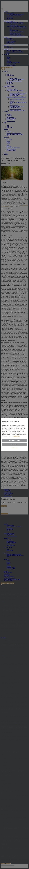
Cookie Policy (17, 436)
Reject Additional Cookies (14, 440)
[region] (14, 434)
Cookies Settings (14, 447)
